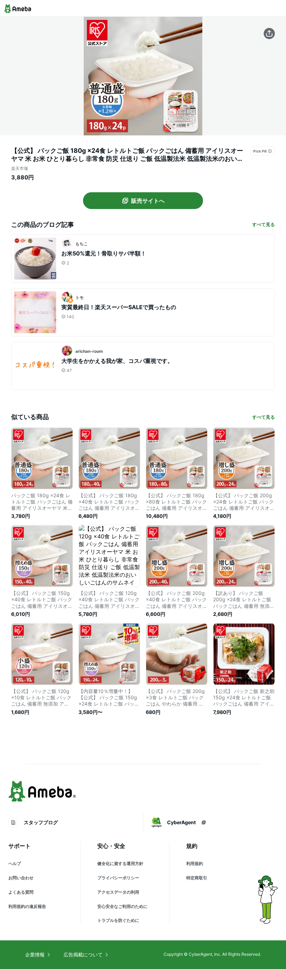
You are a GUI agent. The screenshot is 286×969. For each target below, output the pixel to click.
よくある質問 (20, 892)
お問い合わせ (20, 877)
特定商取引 (196, 877)
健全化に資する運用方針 (120, 863)
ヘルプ (14, 863)
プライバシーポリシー (118, 877)
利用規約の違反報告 (27, 906)
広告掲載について (83, 954)
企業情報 (35, 954)
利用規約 (194, 863)
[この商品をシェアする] (269, 33)
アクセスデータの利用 (118, 892)
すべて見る (263, 224)
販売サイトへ (148, 200)
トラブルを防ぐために (118, 920)
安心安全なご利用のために (122, 906)
